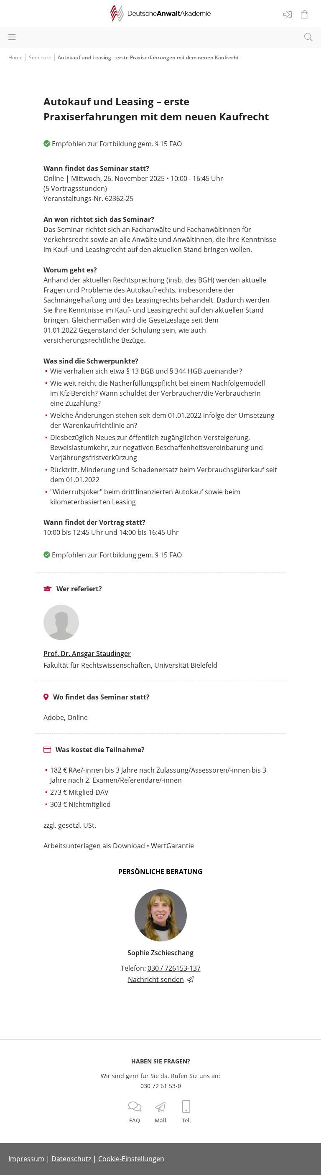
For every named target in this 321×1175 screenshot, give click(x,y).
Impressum (26, 1158)
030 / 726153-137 (174, 968)
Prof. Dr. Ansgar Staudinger (87, 653)
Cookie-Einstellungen (131, 1158)
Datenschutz (71, 1158)
